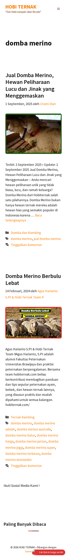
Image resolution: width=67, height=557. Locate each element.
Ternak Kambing (22, 417)
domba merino (21, 239)
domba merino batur (20, 435)
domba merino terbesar (22, 453)
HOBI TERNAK (20, 6)
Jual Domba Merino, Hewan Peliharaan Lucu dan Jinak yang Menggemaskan (29, 85)
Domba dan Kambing (26, 233)
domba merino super (40, 447)
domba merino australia (34, 429)
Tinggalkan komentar (26, 245)
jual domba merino (47, 239)
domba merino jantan (30, 441)
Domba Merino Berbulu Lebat (33, 279)
